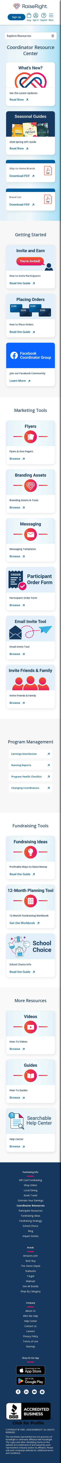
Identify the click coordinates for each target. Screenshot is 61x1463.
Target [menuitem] (30, 1276)
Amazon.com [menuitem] (30, 1255)
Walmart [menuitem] (30, 1281)
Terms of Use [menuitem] (30, 1341)
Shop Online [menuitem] (30, 1185)
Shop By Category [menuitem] (30, 1291)
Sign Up (16, 17)
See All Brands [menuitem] (30, 1286)
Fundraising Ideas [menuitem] (30, 1215)
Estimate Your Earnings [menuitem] (30, 1200)
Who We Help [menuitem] (30, 1316)
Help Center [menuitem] (30, 1321)
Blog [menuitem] (30, 1231)
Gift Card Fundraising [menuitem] (30, 1180)
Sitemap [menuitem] (30, 1346)
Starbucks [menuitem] (30, 1271)
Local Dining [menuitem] (30, 1190)
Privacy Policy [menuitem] (30, 1336)
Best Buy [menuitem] (31, 1260)
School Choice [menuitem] (30, 1225)
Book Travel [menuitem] (30, 1195)
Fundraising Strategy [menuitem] (30, 1220)
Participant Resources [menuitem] (31, 1210)
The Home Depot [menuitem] (30, 1265)
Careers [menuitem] (30, 1331)
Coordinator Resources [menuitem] (31, 1205)
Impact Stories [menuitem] (30, 1236)
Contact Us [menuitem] (30, 1326)
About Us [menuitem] (30, 1310)
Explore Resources (30, 36)
